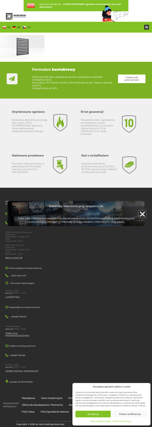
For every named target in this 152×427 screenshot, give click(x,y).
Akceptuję (93, 414)
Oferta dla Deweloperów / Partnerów (42, 404)
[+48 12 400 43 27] (6, 275)
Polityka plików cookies (100, 421)
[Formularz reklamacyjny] (6, 283)
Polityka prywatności (122, 421)
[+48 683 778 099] (6, 355)
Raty (71, 404)
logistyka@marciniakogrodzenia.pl (24, 307)
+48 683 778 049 (18, 316)
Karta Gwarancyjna (51, 398)
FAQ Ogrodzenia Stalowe (55, 411)
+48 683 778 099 (17, 355)
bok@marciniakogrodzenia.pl (22, 346)
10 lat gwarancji (92, 111)
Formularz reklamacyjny (22, 283)
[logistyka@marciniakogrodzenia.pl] (6, 307)
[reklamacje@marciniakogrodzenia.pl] (6, 268)
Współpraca (28, 398)
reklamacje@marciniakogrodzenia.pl (25, 268)
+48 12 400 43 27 (18, 275)
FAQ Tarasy (28, 411)
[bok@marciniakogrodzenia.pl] (6, 346)
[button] (146, 27)
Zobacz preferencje (130, 414)
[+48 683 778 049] (6, 316)
